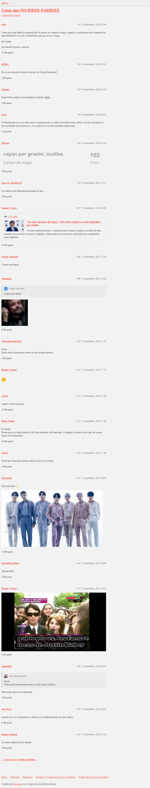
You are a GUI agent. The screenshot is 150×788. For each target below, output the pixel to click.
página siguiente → (28, 759)
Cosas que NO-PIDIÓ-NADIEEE (30, 10)
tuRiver (4, 3)
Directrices (28, 777)
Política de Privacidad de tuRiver (94, 777)
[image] (52, 518)
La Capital (13, 216)
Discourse (17, 784)
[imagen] (52, 158)
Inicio (4, 777)
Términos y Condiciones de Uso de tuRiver (55, 777)
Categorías (15, 777)
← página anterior (9, 759)
